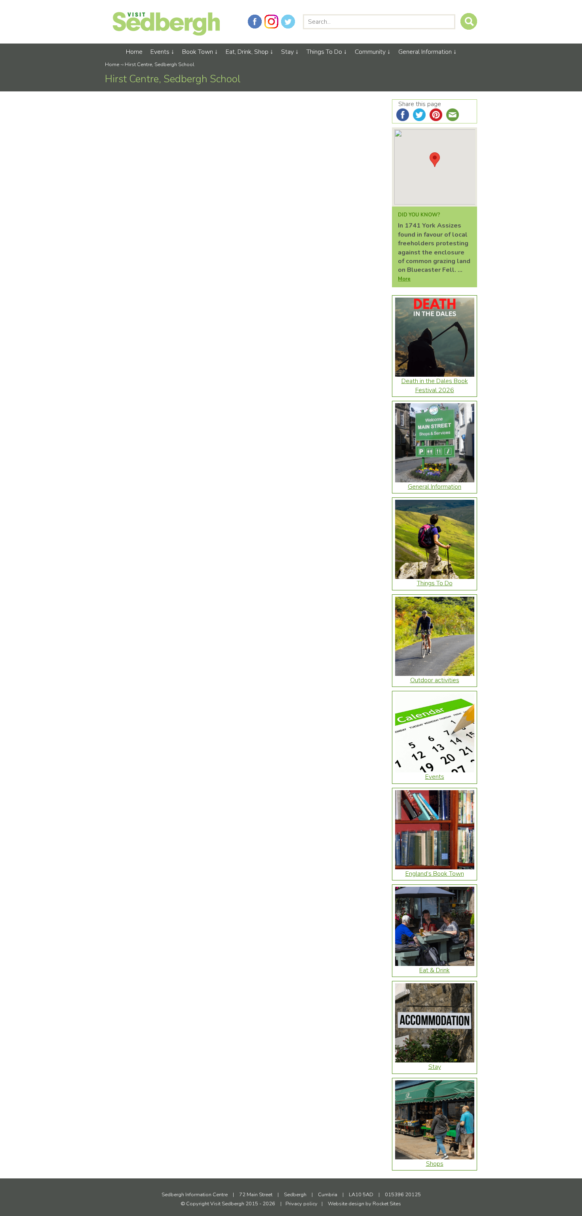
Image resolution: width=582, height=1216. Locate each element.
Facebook (255, 21)
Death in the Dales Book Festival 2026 (434, 385)
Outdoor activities (434, 680)
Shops (434, 1163)
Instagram (271, 21)
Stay (287, 51)
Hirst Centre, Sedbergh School (159, 64)
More (404, 279)
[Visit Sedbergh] (166, 33)
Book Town (197, 51)
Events (159, 51)
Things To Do (324, 51)
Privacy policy (301, 1203)
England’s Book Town (434, 873)
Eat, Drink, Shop (247, 51)
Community (370, 51)
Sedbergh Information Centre (195, 1194)
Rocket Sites (387, 1203)
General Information (425, 51)
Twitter (288, 21)
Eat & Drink (434, 970)
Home (134, 51)
